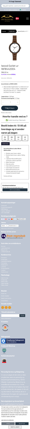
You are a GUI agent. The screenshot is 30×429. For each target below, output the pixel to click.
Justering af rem (5, 248)
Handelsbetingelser (6, 261)
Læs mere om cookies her (7, 420)
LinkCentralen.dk (5, 251)
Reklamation (4, 264)
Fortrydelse (4, 263)
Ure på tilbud (4, 300)
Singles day (4, 279)
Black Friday (4, 281)
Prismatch (4, 257)
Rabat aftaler (4, 285)
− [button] (2, 102)
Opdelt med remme (6, 298)
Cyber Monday (4, 283)
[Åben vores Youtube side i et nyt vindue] (2, 307)
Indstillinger (15, 427)
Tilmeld (22, 315)
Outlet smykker (5, 296)
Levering (3, 266)
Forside (4, 31)
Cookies (3, 270)
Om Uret (3, 246)
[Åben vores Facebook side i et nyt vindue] (6, 307)
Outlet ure (11, 31)
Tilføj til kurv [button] (9, 108)
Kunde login (4, 259)
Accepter (22, 423)
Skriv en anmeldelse (15, 190)
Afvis (8, 423)
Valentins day (4, 278)
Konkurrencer (4, 272)
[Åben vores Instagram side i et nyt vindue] (9, 307)
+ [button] (17, 102)
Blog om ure (4, 250)
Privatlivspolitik (5, 268)
